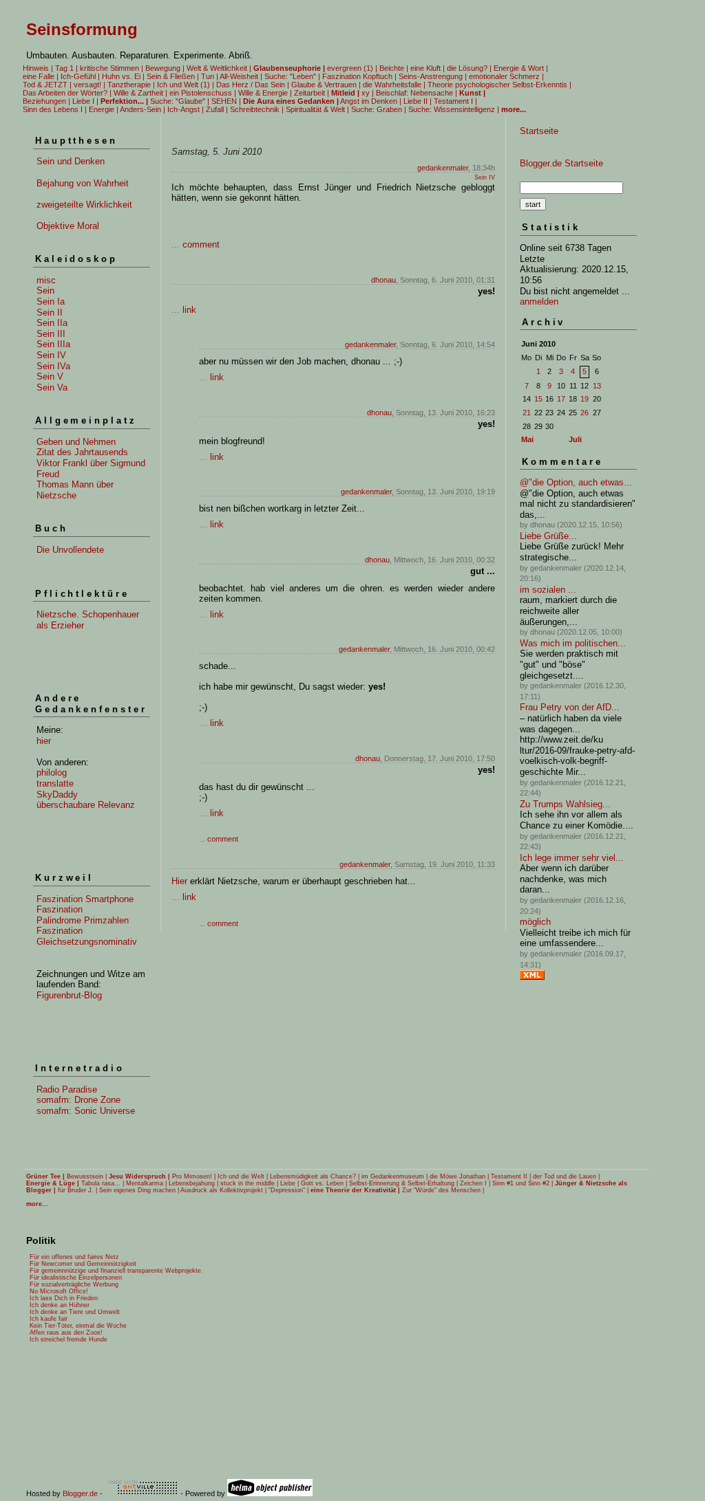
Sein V (49, 376)
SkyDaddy (57, 794)
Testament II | (511, 1176)
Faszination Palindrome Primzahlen (82, 914)
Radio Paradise (66, 1089)
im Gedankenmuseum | (394, 1176)
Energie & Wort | (521, 68)
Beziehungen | (46, 101)
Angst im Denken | (370, 101)
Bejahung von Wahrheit (82, 183)
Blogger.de (80, 1493)
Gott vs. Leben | (324, 1183)
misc (46, 280)
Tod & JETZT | (47, 84)
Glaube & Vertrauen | (326, 84)
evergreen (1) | (352, 68)
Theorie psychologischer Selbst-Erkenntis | (499, 84)
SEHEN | (226, 101)
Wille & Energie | (265, 93)
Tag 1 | (66, 68)
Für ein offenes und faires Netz (74, 1256)
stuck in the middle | (249, 1183)
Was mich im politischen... (573, 643)
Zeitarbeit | (311, 93)
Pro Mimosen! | (193, 1176)
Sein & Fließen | (173, 76)
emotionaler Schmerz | (506, 76)
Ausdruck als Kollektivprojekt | (223, 1190)
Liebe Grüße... (548, 536)
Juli (575, 439)
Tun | (209, 76)
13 (597, 386)
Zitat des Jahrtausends (82, 452)
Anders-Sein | (142, 109)
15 (538, 399)
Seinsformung (82, 29)
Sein (45, 290)
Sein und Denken (70, 161)
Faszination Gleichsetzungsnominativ (86, 936)
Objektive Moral (67, 226)
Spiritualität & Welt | (317, 109)
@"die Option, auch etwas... (576, 482)
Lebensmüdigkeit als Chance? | (314, 1176)
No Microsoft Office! (59, 1291)
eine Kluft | (427, 68)
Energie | (103, 109)
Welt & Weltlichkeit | (219, 68)
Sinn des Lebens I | (55, 109)
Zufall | (217, 109)
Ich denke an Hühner (60, 1305)
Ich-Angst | (185, 109)
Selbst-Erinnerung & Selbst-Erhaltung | (403, 1183)
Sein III (50, 334)
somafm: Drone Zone (78, 1100)
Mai (527, 439)
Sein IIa (51, 323)
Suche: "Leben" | (292, 76)
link (189, 310)
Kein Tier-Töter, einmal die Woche (78, 1325)
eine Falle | (41, 76)
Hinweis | (38, 68)
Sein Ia (50, 301)
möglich (535, 922)
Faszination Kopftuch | (359, 76)
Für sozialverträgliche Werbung (74, 1284)
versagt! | (89, 84)
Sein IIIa (53, 344)
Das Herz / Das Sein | (252, 84)
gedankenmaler (442, 168)
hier (43, 741)
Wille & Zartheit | (140, 93)
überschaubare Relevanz (85, 805)
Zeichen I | (475, 1183)
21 (527, 412)
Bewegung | (165, 68)
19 (584, 399)
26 (584, 412)
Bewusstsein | (87, 1176)
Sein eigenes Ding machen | (139, 1190)
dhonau (383, 280)
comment (201, 244)
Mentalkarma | (146, 1183)
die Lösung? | (469, 68)
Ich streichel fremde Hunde (68, 1339)
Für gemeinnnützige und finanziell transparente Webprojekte (115, 1270)
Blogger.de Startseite (561, 163)
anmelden (539, 301)
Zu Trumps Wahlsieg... (565, 804)
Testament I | (455, 101)
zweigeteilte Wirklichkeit (84, 204)
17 (561, 399)
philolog (51, 772)
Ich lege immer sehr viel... (572, 858)
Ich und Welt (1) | (185, 84)
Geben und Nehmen (76, 442)
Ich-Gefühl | (80, 76)
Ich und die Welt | (243, 1176)
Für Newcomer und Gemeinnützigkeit (83, 1263)
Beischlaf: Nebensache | (416, 93)
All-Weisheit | (241, 76)
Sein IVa (53, 366)
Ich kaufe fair (48, 1318)
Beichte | (393, 68)
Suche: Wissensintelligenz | (453, 109)
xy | (367, 93)
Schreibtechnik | (257, 109)
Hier (179, 881)
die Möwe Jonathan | (459, 1176)
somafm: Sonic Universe (85, 1111)
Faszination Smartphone (85, 899)
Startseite (539, 131)
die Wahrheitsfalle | (394, 84)
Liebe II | (417, 101)
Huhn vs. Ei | (123, 76)
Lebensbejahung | (193, 1183)
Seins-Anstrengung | (433, 76)
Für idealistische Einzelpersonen (76, 1277)
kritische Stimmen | (111, 68)
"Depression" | (288, 1190)
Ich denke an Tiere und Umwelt (75, 1311)
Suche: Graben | (378, 109)
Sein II (49, 312)
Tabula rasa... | (102, 1183)
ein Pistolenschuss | (202, 93)
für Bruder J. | (77, 1190)
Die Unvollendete (70, 550)
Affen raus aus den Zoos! (66, 1332)
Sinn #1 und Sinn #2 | (522, 1183)
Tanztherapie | (131, 84)
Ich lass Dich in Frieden (64, 1298)
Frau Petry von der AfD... (570, 707)
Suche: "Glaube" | (179, 101)
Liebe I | (85, 101)
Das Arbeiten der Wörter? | (67, 93)
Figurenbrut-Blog (69, 995)
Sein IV (51, 355)
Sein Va (51, 387)
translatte (55, 783)
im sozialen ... (548, 589)
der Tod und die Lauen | (566, 1176)
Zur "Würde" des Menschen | (443, 1190)
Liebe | (289, 1183)
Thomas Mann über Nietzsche (75, 490)
